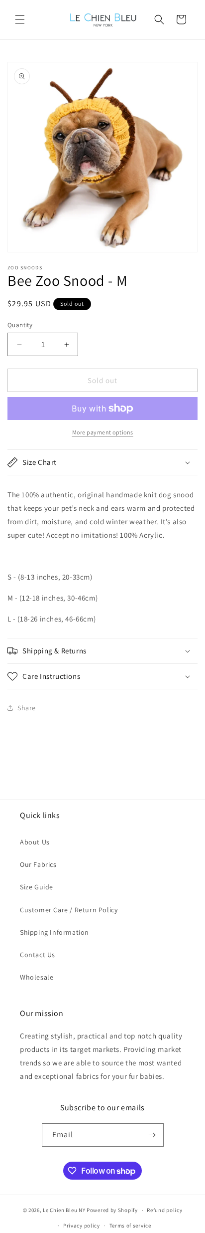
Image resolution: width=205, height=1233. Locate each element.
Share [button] (26, 707)
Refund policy (164, 1210)
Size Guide (36, 886)
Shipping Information (54, 932)
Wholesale (36, 977)
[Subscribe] (152, 1135)
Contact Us (37, 954)
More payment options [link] (102, 432)
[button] (20, 19)
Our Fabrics (38, 864)
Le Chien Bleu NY (64, 1210)
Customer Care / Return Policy (68, 909)
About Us (35, 841)
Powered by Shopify (112, 1210)
